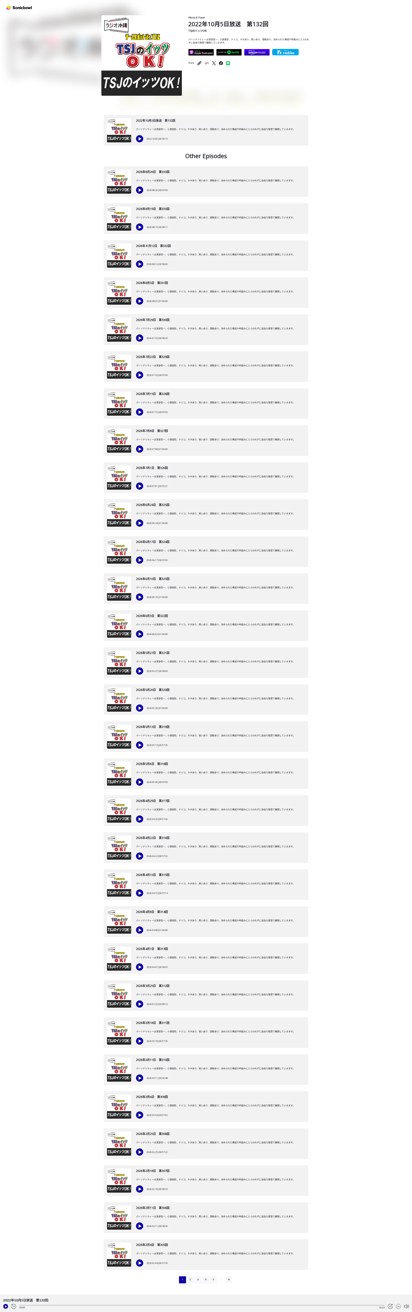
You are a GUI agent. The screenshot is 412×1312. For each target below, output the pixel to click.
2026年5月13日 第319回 (152, 727)
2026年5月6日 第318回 (152, 764)
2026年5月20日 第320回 (152, 690)
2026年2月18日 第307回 (152, 1171)
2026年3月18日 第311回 (152, 1023)
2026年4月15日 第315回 (152, 875)
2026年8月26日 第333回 (152, 172)
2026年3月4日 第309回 (152, 1097)
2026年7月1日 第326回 (152, 468)
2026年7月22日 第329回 (152, 357)
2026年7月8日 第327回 (152, 431)
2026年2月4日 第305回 (152, 1245)
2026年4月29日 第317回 (152, 801)
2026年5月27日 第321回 (152, 653)
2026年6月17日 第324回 (152, 542)
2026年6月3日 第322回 (152, 616)
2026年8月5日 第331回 (152, 283)
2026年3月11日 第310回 (152, 1060)
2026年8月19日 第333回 (152, 209)
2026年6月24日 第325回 (152, 505)
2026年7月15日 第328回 (152, 394)
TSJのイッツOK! (197, 30)
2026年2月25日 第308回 (152, 1134)
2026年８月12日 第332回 (153, 246)
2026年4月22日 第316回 (152, 838)
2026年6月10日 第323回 (152, 579)
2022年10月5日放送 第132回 (155, 120)
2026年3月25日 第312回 (152, 986)
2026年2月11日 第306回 (152, 1208)
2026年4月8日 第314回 (152, 912)
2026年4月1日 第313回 (152, 949)
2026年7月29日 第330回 (152, 320)
